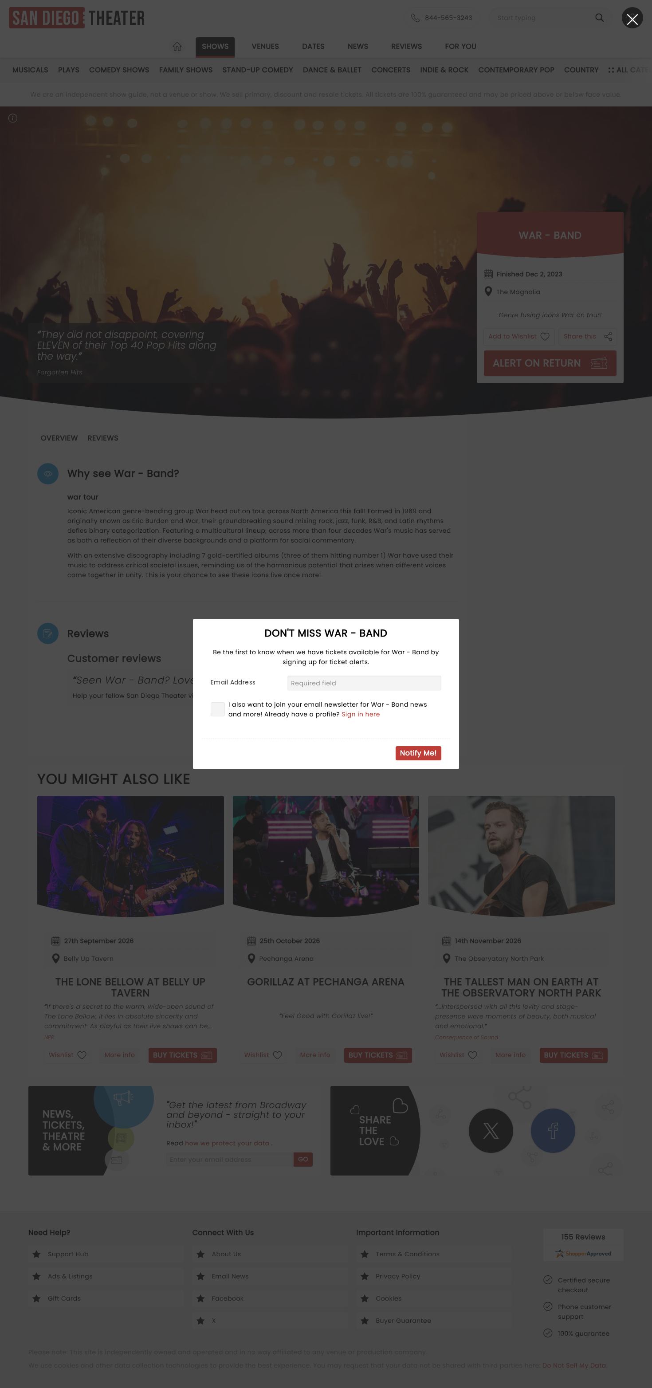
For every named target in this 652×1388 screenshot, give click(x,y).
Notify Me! (418, 753)
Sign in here (361, 714)
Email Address (233, 682)
